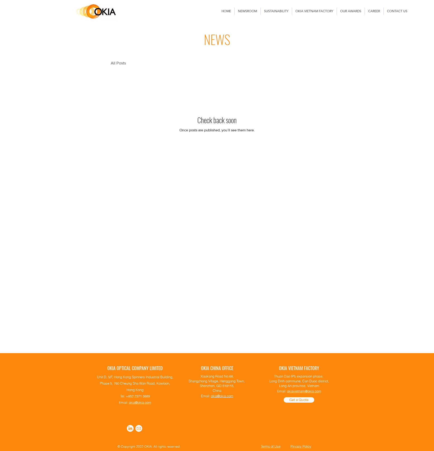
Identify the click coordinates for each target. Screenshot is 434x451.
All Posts (118, 63)
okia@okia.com (140, 402)
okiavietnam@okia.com (304, 391)
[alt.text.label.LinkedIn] (130, 428)
